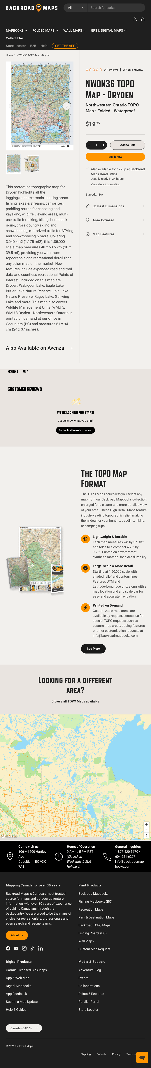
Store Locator (16, 46)
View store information (105, 184)
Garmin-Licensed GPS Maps (26, 970)
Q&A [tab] (25, 371)
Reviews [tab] (13, 371)
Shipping (86, 1054)
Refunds (101, 1054)
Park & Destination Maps (96, 917)
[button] (143, 19)
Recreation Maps (90, 909)
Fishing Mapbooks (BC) (95, 901)
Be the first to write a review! (75, 430)
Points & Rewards (91, 994)
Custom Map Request (94, 949)
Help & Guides (16, 1009)
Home (9, 55)
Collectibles (15, 38)
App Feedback (16, 994)
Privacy (116, 1054)
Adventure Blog (89, 970)
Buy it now (115, 157)
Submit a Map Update (22, 1002)
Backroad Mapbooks (93, 893)
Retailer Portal (88, 1002)
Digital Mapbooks (18, 986)
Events (83, 978)
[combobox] (104, 7)
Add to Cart (127, 145)
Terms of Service (136, 1054)
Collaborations (89, 986)
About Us (17, 935)
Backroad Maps (24, 1046)
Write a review (132, 69)
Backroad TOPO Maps (94, 925)
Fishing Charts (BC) (92, 933)
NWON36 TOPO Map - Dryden (33, 55)
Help (44, 46)
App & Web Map (17, 978)
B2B (33, 46)
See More (93, 648)
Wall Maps (86, 941)
